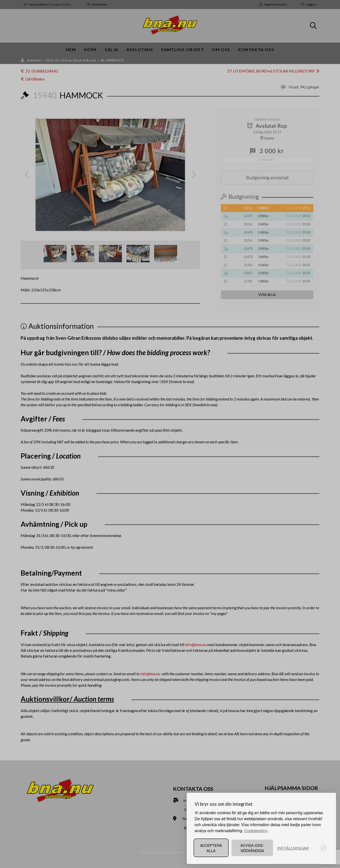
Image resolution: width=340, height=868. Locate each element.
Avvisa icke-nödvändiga (252, 848)
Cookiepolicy (255, 830)
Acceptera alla (211, 848)
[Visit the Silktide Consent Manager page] (323, 848)
